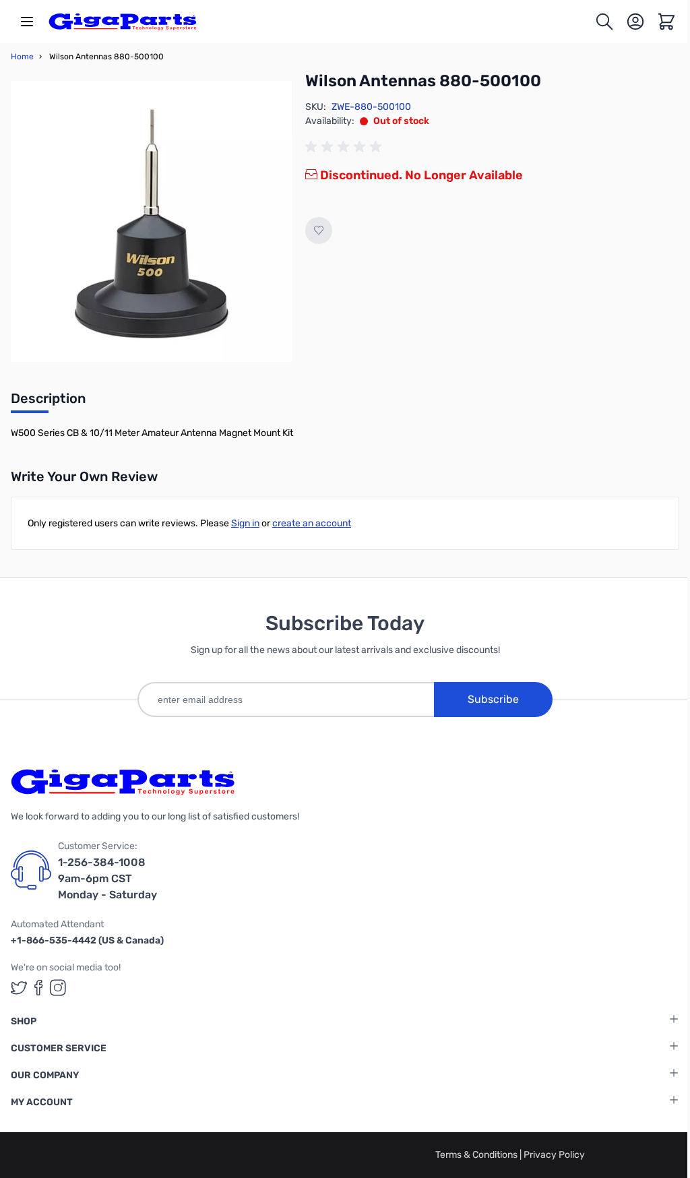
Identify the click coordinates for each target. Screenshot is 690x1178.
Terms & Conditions (477, 1154)
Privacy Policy (554, 1154)
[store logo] (123, 21)
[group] (345, 147)
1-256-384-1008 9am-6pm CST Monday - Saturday (107, 878)
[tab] (48, 402)
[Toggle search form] (604, 21)
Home (22, 56)
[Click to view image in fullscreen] (151, 221)
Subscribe (493, 699)
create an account (311, 523)
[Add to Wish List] (318, 230)
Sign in (245, 523)
